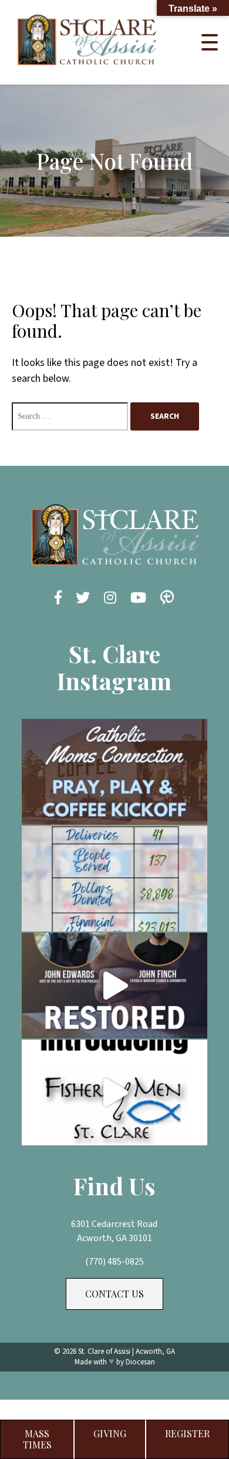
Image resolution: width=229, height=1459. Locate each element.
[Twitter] (83, 598)
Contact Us (114, 1293)
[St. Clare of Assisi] (86, 69)
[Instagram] (110, 598)
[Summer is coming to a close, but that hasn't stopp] (114, 879)
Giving (109, 1433)
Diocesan (140, 1362)
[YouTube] (138, 598)
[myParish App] (167, 598)
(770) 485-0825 (114, 1261)
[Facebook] (58, 598)
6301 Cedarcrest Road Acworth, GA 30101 (114, 1231)
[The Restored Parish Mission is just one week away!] (114, 985)
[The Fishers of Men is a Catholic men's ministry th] (114, 1092)
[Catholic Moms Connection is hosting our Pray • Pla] (114, 772)
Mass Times (37, 1438)
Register (187, 1433)
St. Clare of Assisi (104, 1351)
